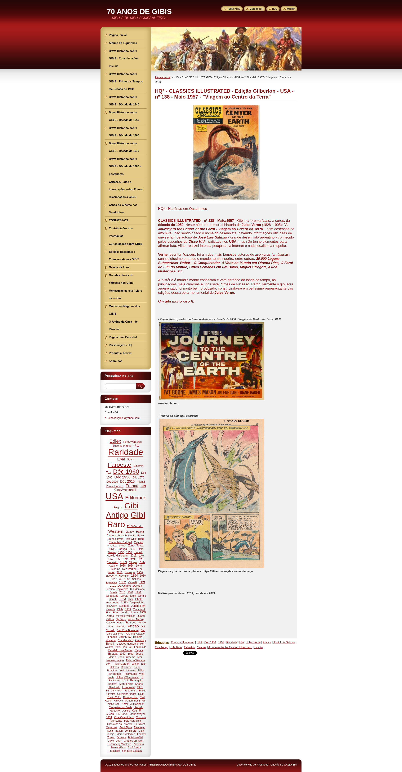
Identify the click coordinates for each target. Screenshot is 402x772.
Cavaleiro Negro (126, 693)
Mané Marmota (126, 535)
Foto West (128, 687)
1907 (119, 740)
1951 (140, 687)
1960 (143, 575)
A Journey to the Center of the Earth (230, 647)
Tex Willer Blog (134, 538)
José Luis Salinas (284, 642)
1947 (109, 663)
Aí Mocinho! (137, 704)
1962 (122, 582)
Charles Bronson (133, 740)
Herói (120, 622)
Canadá (132, 582)
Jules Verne (253, 642)
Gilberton (189, 647)
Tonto (140, 545)
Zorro (131, 545)
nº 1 (136, 445)
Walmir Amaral (128, 670)
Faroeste (119, 465)
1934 (109, 717)
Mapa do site (256, 9)
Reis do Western (135, 660)
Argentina (111, 582)
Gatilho (126, 710)
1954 (131, 565)
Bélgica (118, 507)
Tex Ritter (129, 558)
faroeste (121, 737)
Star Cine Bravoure (128, 630)
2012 (119, 572)
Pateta (134, 612)
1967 (141, 555)
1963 (122, 599)
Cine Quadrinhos (124, 717)
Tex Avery (111, 605)
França (267, 642)
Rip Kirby (126, 667)
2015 (133, 555)
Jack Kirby (125, 637)
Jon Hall (127, 647)
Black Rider (112, 612)
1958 (123, 565)
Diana (137, 667)
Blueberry (111, 575)
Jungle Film (138, 605)
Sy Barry (121, 619)
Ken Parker (129, 569)
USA (199, 642)
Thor (130, 599)
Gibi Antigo (161, 647)
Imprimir (290, 9)
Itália (141, 670)
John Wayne (138, 714)
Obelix (113, 592)
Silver (112, 549)
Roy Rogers (114, 673)
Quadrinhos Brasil (135, 700)
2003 (130, 592)
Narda (110, 615)
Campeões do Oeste (120, 707)
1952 (129, 552)
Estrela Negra (128, 595)
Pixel (118, 647)
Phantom (112, 670)
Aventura (139, 744)
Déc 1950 (210, 642)
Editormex (135, 497)
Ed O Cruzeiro (135, 526)
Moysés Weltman (125, 615)
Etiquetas (162, 642)
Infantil (141, 481)
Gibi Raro (176, 647)
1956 (120, 609)
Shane (139, 683)
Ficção (258, 647)
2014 (122, 592)
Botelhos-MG (135, 737)
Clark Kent (139, 609)
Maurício (120, 626)
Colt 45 (136, 710)
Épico (140, 535)
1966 (118, 558)
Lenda (124, 612)
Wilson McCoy (136, 619)
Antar (125, 703)
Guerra (110, 714)
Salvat (122, 545)
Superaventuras (121, 445)
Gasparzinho (137, 602)
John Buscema (126, 657)
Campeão (112, 562)
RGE (141, 693)
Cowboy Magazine (127, 643)
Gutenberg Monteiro (119, 744)
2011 (113, 585)
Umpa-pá (115, 569)
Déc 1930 (116, 579)
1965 (124, 602)
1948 (139, 565)
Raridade (231, 642)
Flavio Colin (114, 697)
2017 (125, 680)
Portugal (122, 548)
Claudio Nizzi (125, 640)
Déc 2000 (112, 481)
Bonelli (138, 552)
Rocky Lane (130, 673)
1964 (134, 575)
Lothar (135, 663)
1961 (140, 558)
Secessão (112, 595)
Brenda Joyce (115, 538)
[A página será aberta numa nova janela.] (226, 199)
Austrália (124, 605)
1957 (221, 642)
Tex (108, 472)
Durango (130, 572)
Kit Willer (124, 575)
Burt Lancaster (114, 690)
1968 (140, 572)
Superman (130, 690)
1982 (138, 592)
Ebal (121, 459)
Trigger (133, 562)
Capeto (110, 622)
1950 (121, 552)
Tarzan (119, 730)
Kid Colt (118, 700)
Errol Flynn (126, 727)
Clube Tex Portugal (120, 542)
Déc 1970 (138, 477)
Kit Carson (114, 704)
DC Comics (124, 585)
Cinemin (138, 465)
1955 (143, 612)
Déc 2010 (127, 481)
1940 (111, 740)
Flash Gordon (121, 663)
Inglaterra (122, 589)
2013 (132, 549)
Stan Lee (130, 622)
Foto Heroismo (132, 720)
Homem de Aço (115, 660)
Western (115, 531)
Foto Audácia (118, 747)
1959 (123, 562)
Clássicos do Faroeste (120, 724)
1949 (122, 653)
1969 (128, 609)
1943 (131, 653)
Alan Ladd (114, 687)
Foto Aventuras (132, 441)
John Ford (131, 730)
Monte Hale (126, 683)
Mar (241, 642)
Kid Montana (137, 589)
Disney (129, 531)
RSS (274, 9)
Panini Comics (115, 486)
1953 (127, 579)
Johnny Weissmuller (127, 677)
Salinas (201, 647)
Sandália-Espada (132, 750)
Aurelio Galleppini (117, 555)
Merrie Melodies (126, 734)
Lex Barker (122, 714)
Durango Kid (130, 697)
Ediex (115, 441)
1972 (142, 582)
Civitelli (110, 609)
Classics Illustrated (182, 642)
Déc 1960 (126, 471)
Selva (130, 459)
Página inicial (162, 77)
